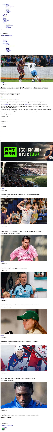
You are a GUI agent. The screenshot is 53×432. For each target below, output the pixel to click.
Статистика (8, 11)
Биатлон (5, 19)
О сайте (5, 40)
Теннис (4, 18)
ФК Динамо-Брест (4, 121)
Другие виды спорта (5, 224)
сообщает (6, 104)
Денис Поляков (3, 118)
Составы (8, 7)
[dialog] (3, 429)
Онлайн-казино (9, 25)
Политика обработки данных (7, 35)
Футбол (4, 15)
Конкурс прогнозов (10, 6)
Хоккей (4, 16)
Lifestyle (5, 21)
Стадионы (8, 12)
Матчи (7, 9)
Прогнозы (8, 23)
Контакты (5, 41)
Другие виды (6, 20)
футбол (2, 123)
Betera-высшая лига (4, 116)
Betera (7, 26)
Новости (8, 5)
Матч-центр (8, 27)
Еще (4, 22)
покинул (27, 104)
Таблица (7, 10)
